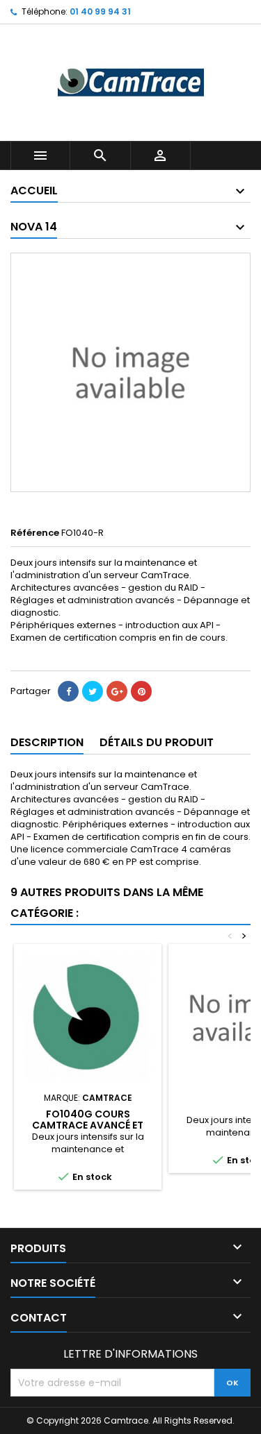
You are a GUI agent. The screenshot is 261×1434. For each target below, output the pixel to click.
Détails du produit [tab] (157, 742)
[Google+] (116, 691)
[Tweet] (92, 691)
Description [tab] (47, 742)
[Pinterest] (141, 691)
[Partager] (68, 691)
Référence (34, 533)
